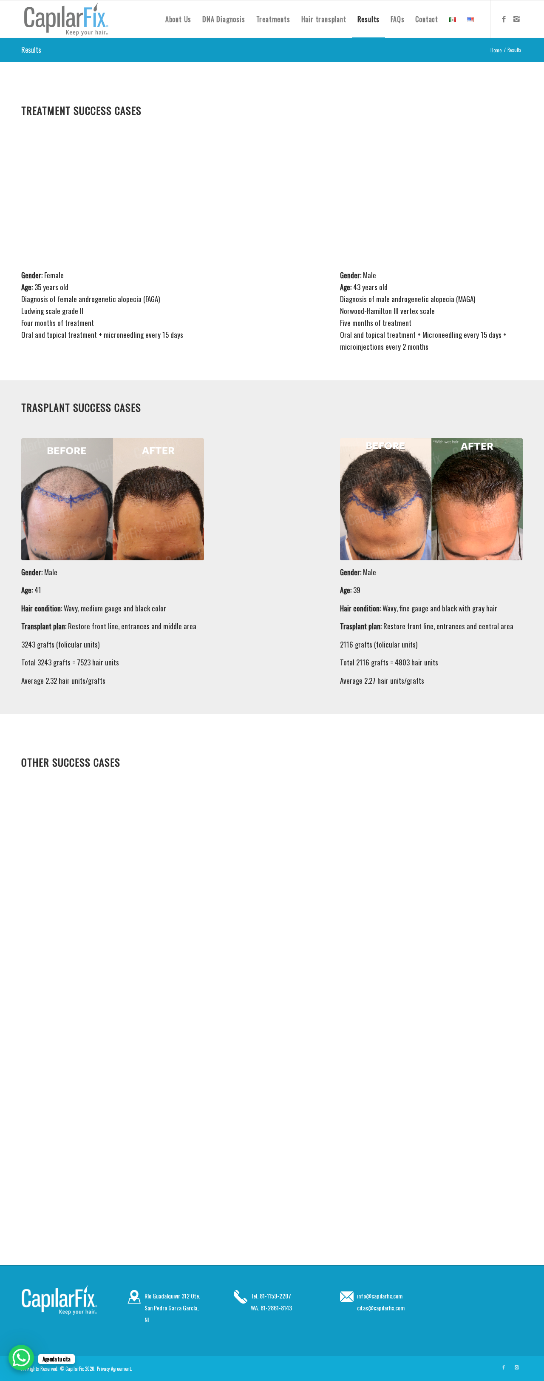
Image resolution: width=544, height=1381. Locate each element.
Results (31, 50)
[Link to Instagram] (516, 18)
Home (496, 50)
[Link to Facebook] (503, 18)
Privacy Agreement (114, 1368)
